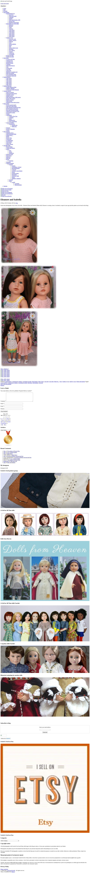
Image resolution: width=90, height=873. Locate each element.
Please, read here (4, 869)
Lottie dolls (8, 70)
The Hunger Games (10, 112)
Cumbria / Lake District (17, 171)
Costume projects (7, 91)
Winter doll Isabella (80, 381)
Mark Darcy (10, 453)
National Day (12, 120)
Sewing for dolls (10, 55)
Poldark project (9, 96)
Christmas (11, 117)
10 (7, 418)
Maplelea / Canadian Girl (11, 72)
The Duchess (9, 141)
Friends (7, 113)
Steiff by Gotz (73, 381)
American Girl (9, 60)
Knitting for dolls (10, 56)
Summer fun (14, 125)
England (11, 164)
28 (2, 423)
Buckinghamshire (16, 168)
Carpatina (8, 64)
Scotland (11, 179)
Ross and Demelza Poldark (12, 110)
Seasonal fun (12, 124)
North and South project (11, 93)
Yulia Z (13, 871)
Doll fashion (35, 382)
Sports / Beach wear (13, 47)
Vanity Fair (8, 143)
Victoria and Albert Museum (12, 89)
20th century (12, 36)
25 (8, 421)
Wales (10, 181)
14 (2, 420)
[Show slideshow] (5, 369)
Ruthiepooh (6, 461)
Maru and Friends (10, 73)
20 (1, 421)
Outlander (11, 17)
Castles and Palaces (10, 148)
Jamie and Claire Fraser (11, 106)
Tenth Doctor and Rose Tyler (12, 111)
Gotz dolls (51, 381)
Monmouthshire (18, 184)
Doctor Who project (10, 98)
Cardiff (13, 182)
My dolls (5, 11)
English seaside (15, 173)
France (7, 149)
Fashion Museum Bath (11, 87)
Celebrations (9, 115)
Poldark (10, 18)
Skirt (10, 46)
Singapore (8, 162)
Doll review (6, 58)
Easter (10, 119)
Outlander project (10, 94)
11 (8, 418)
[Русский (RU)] (4, 719)
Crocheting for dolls (26, 381)
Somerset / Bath (15, 176)
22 (4, 421)
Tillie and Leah (13, 461)
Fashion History (6, 77)
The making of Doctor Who (13, 451)
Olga (17, 203)
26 (9, 421)
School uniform (12, 44)
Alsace (10, 151)
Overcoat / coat (12, 39)
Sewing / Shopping (10, 129)
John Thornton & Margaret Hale (13, 107)
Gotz (7, 67)
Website (2, 408)
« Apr (2, 424)
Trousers (11, 51)
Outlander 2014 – (10, 132)
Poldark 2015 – (9, 135)
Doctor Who (12, 21)
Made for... (56, 381)
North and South (12, 16)
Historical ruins (9, 154)
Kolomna (11, 160)
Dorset (13, 172)
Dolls (39, 381)
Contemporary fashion (17, 381)
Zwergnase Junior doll (11, 75)
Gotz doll (46, 381)
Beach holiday (9, 146)
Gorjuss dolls (9, 68)
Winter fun (14, 126)
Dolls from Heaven (10, 65)
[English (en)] (4, 717)
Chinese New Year (13, 116)
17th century (12, 32)
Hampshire (14, 174)
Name (2, 403)
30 (5, 423)
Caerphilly (17, 183)
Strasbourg (11, 153)
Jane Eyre (11, 15)
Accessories (11, 54)
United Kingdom (10, 163)
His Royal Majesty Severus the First (15, 456)
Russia (7, 159)
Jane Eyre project (10, 92)
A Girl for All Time (10, 59)
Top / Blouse (12, 50)
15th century (12, 30)
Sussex (13, 177)
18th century (12, 34)
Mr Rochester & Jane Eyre (12, 108)
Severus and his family (11, 105)
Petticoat (11, 41)
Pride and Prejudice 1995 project (13, 97)
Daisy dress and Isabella (6, 384)
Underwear (11, 53)
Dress (42, 381)
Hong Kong (9, 155)
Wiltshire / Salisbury (16, 178)
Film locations (6, 131)
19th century (12, 35)
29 (4, 423)
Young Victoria (9, 144)
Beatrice (2, 385)
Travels (7, 130)
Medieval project (10, 99)
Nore (61, 381)
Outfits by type (9, 37)
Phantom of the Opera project (12, 102)
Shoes (10, 45)
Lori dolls (8, 69)
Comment (3, 401)
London (13, 165)
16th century (12, 31)
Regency (11, 26)
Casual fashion (8, 381)
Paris (10, 150)
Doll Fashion (6, 12)
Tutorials (5, 186)
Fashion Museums (7, 86)
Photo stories (6, 103)
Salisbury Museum (10, 88)
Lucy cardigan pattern (12, 452)
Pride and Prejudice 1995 (14, 20)
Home (4, 8)
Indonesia (8, 157)
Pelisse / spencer (12, 40)
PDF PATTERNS (11, 462)
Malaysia (8, 158)
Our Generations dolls (11, 74)
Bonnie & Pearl (9, 63)
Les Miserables (9, 140)
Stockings (11, 49)
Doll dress (30, 382)
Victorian (11, 28)
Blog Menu (3, 6)
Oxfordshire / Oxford (16, 167)
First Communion (13, 121)
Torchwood (8, 139)
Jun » (5, 424)
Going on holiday (10, 122)
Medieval (11, 25)
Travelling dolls (6, 145)
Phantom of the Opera (14, 22)
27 (1, 423)
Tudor (10, 27)
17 (7, 420)
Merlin (7, 136)
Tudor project (9, 101)
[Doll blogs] (8, 445)
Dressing (8, 127)
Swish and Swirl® (5, 3)
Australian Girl (9, 61)
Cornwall (14, 169)
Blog (4, 9)
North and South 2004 (11, 134)
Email (2, 406)
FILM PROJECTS (10, 13)
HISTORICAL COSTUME (12, 23)
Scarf (10, 42)
